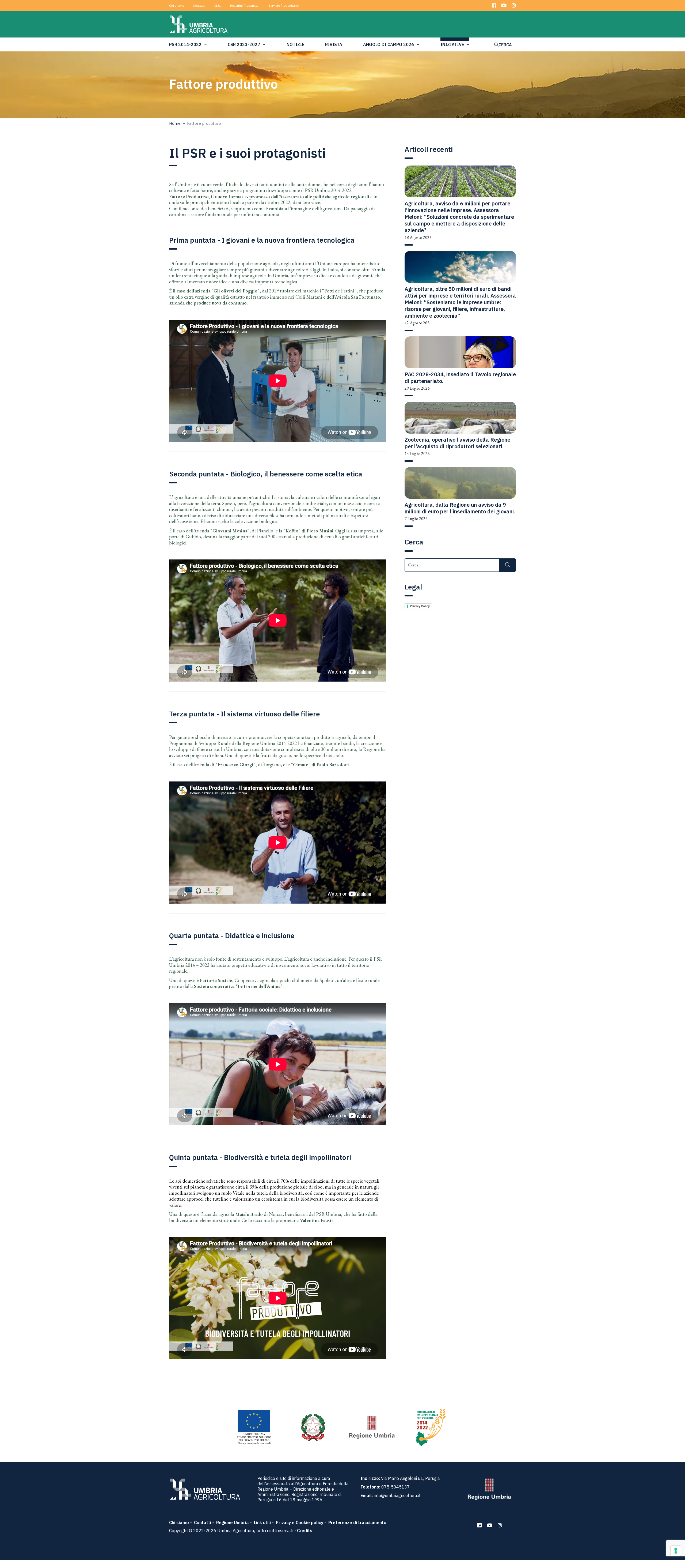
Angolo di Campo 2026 (388, 44)
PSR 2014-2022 (185, 44)
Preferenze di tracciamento (357, 1522)
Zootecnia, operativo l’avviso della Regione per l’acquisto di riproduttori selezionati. (457, 443)
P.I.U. (217, 5)
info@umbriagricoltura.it (397, 1495)
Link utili (262, 1522)
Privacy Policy (420, 606)
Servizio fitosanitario (283, 5)
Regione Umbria (232, 1522)
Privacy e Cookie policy (299, 1522)
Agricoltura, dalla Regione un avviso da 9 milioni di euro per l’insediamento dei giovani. (460, 508)
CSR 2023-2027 (244, 44)
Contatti (199, 5)
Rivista (333, 44)
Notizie (295, 44)
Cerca (505, 44)
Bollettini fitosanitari (245, 5)
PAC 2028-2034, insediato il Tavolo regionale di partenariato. (460, 378)
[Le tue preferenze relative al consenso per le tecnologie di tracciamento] (676, 1551)
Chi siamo (176, 5)
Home (175, 123)
